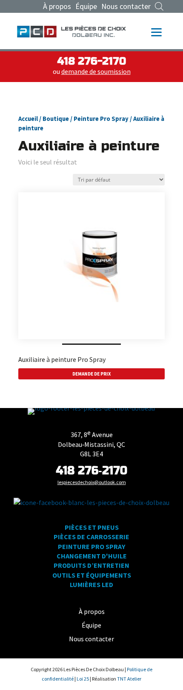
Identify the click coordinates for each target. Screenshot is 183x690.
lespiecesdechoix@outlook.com (91, 482)
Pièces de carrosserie (91, 536)
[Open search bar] (159, 6)
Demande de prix (91, 374)
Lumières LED (91, 584)
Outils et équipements (91, 575)
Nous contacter (126, 6)
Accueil (28, 119)
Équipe (86, 6)
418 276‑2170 (91, 470)
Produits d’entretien (91, 565)
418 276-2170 (91, 61)
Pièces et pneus (92, 527)
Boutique (56, 119)
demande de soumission (96, 71)
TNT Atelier (129, 678)
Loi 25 (83, 678)
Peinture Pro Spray (101, 119)
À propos (57, 6)
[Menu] (156, 31)
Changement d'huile (92, 556)
